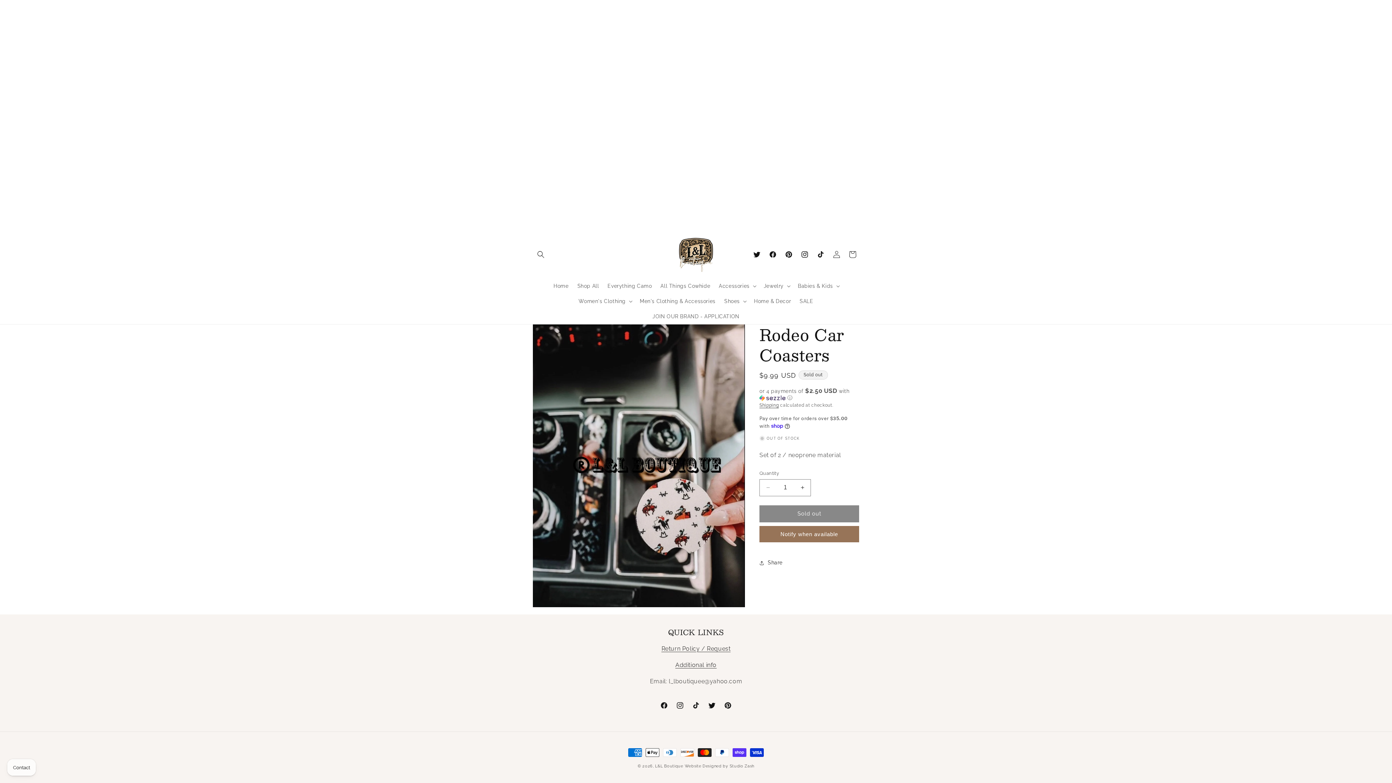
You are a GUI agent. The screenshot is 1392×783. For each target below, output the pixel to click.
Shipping (769, 405)
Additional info (696, 665)
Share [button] (775, 563)
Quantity (769, 473)
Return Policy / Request (696, 648)
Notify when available (809, 534)
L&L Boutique (669, 766)
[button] (541, 254)
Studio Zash (742, 766)
